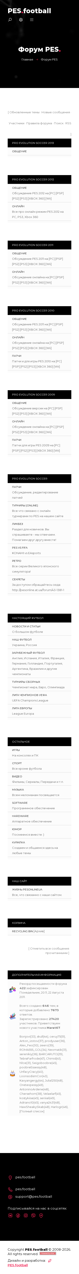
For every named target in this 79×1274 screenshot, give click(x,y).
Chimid (51, 1058)
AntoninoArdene (31, 1089)
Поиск (58, 123)
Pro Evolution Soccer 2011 (32, 245)
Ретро (16, 560)
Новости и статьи (26, 626)
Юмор (17, 829)
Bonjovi (25, 1036)
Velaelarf (49, 1093)
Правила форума (39, 123)
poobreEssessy (30, 1067)
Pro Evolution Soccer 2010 (33, 310)
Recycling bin (22, 931)
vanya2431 (47, 1102)
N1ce (23, 1063)
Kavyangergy (29, 1080)
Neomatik (55, 1049)
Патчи (16, 355)
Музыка (18, 789)
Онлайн (18, 206)
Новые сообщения (55, 112)
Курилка (18, 842)
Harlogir (56, 1107)
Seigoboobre (42, 1063)
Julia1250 (51, 1080)
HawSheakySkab (32, 1107)
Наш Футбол (22, 639)
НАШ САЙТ (19, 881)
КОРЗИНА (18, 922)
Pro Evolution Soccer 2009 (33, 394)
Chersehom (28, 1093)
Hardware (20, 816)
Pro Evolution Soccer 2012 (33, 179)
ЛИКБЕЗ (17, 523)
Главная (27, 59)
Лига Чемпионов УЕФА (29, 695)
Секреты (18, 579)
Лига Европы (22, 708)
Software (20, 802)
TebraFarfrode (30, 1058)
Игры (16, 750)
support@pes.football (33, 1196)
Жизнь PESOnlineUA (27, 889)
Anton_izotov (29, 1041)
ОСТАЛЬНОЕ (21, 741)
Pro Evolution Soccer (29, 478)
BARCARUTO (48, 1054)
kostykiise (27, 1098)
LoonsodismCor (31, 1076)
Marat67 (53, 1027)
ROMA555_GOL (30, 1049)
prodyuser (52, 1041)
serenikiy (26, 1054)
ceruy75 (55, 1036)
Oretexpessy (29, 1085)
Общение (19, 151)
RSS (68, 123)
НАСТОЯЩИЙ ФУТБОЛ (27, 618)
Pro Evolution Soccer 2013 (33, 143)
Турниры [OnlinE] (25, 505)
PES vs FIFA (20, 547)
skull (40, 1036)
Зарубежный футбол (28, 652)
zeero (44, 1045)
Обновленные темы (24, 112)
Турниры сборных (26, 681)
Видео (17, 776)
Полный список (31, 1111)
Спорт (17, 763)
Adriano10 (27, 1102)
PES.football (18, 1265)
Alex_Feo (26, 1045)
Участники (16, 123)
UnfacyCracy (29, 1071)
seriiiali (44, 1098)
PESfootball (29, 11)
